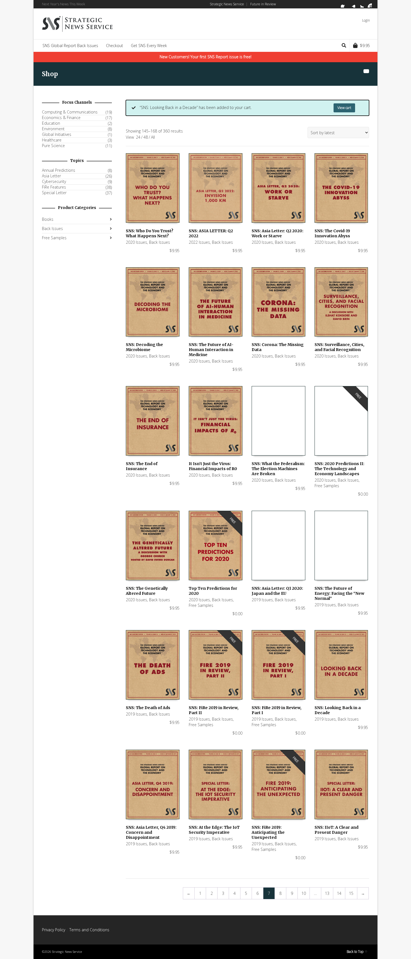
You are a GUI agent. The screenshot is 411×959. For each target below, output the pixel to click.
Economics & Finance (61, 117)
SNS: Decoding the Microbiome (144, 347)
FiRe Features (54, 187)
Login (366, 20)
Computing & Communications (70, 112)
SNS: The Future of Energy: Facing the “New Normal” (339, 593)
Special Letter (54, 192)
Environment (53, 128)
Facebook (344, 4)
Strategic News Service (227, 4)
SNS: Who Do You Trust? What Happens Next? (149, 233)
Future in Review (263, 4)
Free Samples (327, 485)
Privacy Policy (53, 929)
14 (339, 893)
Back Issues (159, 242)
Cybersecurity (54, 181)
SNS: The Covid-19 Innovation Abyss (332, 233)
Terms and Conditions (89, 929)
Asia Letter (51, 175)
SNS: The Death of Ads (148, 707)
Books (47, 219)
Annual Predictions (58, 170)
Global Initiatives (56, 134)
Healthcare (52, 140)
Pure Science (53, 145)
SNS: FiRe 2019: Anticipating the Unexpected (268, 832)
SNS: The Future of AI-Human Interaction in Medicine (211, 349)
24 (138, 137)
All (153, 137)
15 (351, 893)
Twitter (360, 4)
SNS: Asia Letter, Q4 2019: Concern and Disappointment (151, 832)
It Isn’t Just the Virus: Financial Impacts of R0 (213, 466)
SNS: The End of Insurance (141, 466)
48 (145, 137)
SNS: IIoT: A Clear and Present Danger (336, 830)
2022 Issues (199, 242)
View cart (344, 107)
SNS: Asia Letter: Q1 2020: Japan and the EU (277, 591)
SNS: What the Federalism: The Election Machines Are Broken (278, 468)
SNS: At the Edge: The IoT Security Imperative (214, 830)
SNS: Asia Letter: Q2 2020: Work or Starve (277, 233)
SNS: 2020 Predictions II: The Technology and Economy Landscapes (339, 468)
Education (51, 123)
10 (303, 893)
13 (327, 893)
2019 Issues (262, 599)
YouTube (368, 4)
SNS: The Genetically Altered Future (147, 591)
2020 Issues (136, 242)
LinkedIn (352, 4)
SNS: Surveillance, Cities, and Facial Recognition (339, 347)
